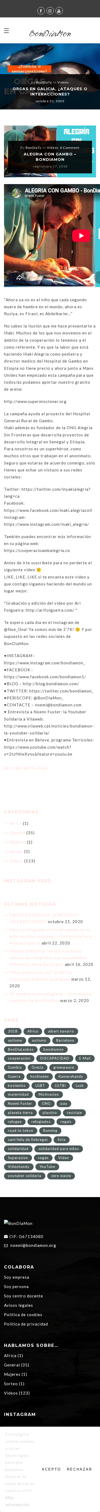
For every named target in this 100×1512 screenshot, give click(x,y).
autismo (39, 1040)
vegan (43, 1158)
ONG (46, 1103)
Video (63, 1158)
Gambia (15, 1067)
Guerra (14, 1076)
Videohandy (19, 1166)
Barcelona (65, 1040)
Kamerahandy (71, 1076)
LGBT (40, 1085)
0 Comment (69, 148)
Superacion (18, 1158)
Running (50, 1130)
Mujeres (17, 842)
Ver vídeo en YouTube (25, 767)
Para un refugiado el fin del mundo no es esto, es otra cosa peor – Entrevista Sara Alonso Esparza (50, 936)
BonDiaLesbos (21, 1049)
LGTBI (60, 1085)
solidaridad (18, 1149)
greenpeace (63, 1067)
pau (64, 1103)
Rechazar (79, 1469)
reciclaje (74, 1112)
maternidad (18, 1094)
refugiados (41, 1121)
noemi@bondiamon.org (33, 1245)
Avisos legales (18, 1305)
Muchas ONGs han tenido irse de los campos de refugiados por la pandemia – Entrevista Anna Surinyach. (49, 958)
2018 (13, 1031)
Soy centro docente (23, 1295)
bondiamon (53, 1049)
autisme (15, 1040)
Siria (62, 1139)
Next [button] (84, 77)
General (17, 832)
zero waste (61, 1176)
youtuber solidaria (24, 1176)
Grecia (37, 1067)
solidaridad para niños (58, 1149)
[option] (50, 76)
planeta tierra (20, 1112)
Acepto (51, 1469)
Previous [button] (13, 77)
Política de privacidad (26, 1323)
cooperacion (19, 1058)
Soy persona (16, 1286)
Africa (15, 823)
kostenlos (17, 1085)
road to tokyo (20, 1130)
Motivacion (49, 1094)
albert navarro (61, 1031)
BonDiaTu (44, 82)
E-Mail (85, 1058)
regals (66, 1121)
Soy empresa (16, 1277)
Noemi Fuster (20, 1103)
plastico (50, 1112)
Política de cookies (23, 1314)
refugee (15, 1121)
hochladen (39, 1076)
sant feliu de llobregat (28, 1139)
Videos (63, 82)
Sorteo (16, 851)
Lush (80, 1085)
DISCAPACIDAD (54, 1058)
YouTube (47, 1166)
